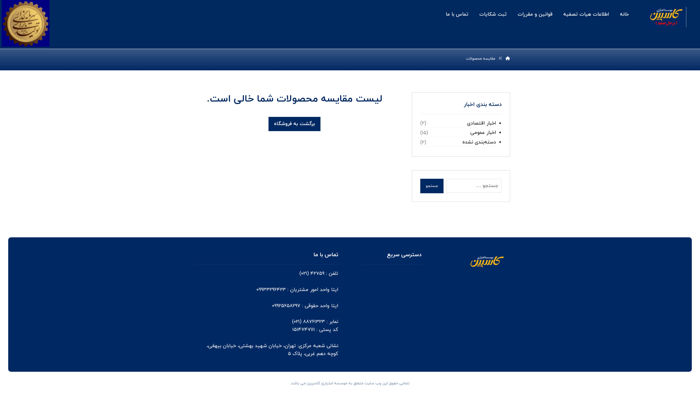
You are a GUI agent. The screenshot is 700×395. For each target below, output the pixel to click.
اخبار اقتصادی (481, 123)
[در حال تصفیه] (667, 17)
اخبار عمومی (483, 132)
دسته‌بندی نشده (479, 142)
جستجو (432, 186)
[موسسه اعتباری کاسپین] (508, 58)
